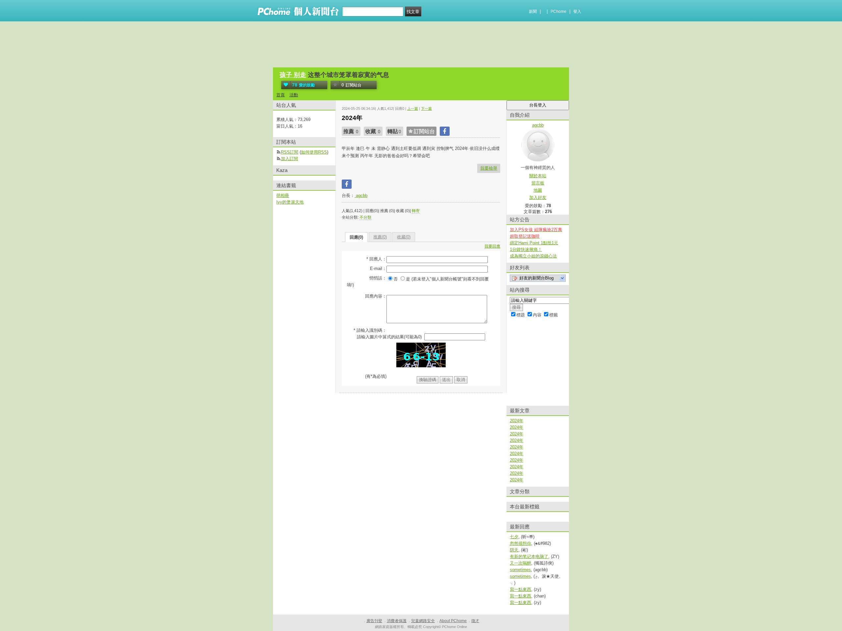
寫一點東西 (520, 589)
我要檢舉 (488, 168)
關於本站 (537, 175)
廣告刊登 (374, 621)
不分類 (365, 217)
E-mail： (378, 268)
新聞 (533, 11)
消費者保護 (397, 621)
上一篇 (412, 108)
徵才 (475, 621)
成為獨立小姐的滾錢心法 (533, 256)
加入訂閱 (289, 158)
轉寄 (416, 210)
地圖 (537, 190)
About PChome (453, 621)
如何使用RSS (314, 152)
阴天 (514, 549)
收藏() (403, 236)
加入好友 (537, 197)
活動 (293, 94)
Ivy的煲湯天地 (290, 202)
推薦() (380, 236)
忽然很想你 (520, 543)
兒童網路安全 (423, 621)
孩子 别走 (293, 74)
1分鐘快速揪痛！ (526, 249)
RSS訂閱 (289, 152)
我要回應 (492, 246)
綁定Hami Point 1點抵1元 (534, 242)
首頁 (280, 94)
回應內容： (375, 296)
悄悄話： (377, 278)
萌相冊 (282, 195)
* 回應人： (376, 258)
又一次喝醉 (520, 563)
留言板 (538, 183)
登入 (577, 11)
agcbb (361, 195)
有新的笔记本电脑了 (529, 556)
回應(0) (356, 237)
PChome (558, 11)
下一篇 (426, 108)
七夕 (514, 536)
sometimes (520, 569)
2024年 (516, 420)
